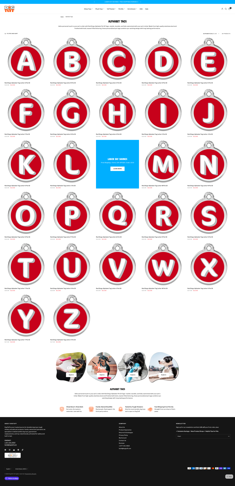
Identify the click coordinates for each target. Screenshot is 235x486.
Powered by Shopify (30, 474)
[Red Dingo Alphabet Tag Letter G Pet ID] (71, 109)
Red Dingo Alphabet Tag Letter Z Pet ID (63, 340)
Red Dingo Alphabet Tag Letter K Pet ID (17, 185)
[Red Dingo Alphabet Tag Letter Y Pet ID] (26, 315)
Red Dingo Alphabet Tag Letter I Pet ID (154, 134)
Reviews (121, 443)
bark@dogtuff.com (125, 448)
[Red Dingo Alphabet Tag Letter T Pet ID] (26, 264)
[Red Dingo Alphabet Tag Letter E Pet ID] (208, 58)
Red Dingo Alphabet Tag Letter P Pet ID (63, 237)
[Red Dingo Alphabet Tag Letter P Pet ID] (71, 212)
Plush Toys (99, 9)
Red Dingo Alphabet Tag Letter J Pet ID (200, 134)
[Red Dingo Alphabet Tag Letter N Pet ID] (208, 161)
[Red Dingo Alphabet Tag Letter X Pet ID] (208, 264)
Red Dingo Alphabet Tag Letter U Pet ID (63, 288)
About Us (122, 427)
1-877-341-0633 (10, 442)
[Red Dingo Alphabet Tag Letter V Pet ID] (117, 264)
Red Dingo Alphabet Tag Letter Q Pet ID (109, 237)
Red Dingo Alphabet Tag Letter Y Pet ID (17, 340)
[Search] (226, 9)
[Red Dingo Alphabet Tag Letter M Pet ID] (163, 161)
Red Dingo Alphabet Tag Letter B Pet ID (63, 83)
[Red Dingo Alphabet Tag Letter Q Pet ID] (117, 212)
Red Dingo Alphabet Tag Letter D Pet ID (154, 83)
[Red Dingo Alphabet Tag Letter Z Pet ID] (71, 315)
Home (62, 16)
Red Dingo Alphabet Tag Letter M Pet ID (155, 185)
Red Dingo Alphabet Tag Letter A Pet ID (17, 83)
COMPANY (122, 423)
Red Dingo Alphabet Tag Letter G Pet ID (63, 134)
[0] (229, 9)
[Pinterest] (20, 450)
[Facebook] (7, 450)
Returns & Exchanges (126, 432)
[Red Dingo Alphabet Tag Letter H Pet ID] (117, 109)
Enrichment (131, 9)
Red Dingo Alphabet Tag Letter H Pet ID (108, 134)
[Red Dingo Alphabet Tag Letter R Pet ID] (163, 212)
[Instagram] (11, 450)
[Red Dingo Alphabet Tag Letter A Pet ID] (26, 58)
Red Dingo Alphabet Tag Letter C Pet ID (108, 83)
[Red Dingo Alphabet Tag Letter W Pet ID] (163, 264)
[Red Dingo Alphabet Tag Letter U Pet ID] (71, 264)
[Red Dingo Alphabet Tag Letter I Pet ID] (163, 109)
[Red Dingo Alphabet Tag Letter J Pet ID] (208, 109)
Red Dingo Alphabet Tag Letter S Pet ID (200, 237)
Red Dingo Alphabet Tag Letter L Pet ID (63, 185)
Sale (146, 9)
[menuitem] (88, 9)
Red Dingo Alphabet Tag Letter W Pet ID (155, 288)
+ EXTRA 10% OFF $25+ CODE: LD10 (127, 2)
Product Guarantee (125, 430)
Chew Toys (87, 9)
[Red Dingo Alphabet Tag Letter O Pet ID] (26, 212)
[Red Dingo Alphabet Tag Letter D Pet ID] (163, 58)
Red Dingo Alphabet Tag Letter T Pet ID (17, 288)
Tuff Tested (110, 9)
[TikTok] (24, 450)
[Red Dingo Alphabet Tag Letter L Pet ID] (71, 161)
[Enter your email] (228, 436)
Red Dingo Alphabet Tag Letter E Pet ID (200, 83)
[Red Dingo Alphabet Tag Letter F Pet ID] (26, 109)
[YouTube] (15, 450)
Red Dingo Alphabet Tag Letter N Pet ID (200, 185)
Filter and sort (12, 33)
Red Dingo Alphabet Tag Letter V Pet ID (108, 288)
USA (141, 9)
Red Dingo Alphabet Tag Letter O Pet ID (17, 237)
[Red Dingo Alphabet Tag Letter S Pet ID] (208, 212)
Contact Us (122, 440)
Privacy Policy (123, 435)
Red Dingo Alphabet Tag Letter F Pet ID (17, 134)
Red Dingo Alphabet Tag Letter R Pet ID (154, 237)
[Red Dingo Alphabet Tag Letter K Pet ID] (26, 161)
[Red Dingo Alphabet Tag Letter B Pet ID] (71, 58)
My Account (123, 438)
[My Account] (222, 9)
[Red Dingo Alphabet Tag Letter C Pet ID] (117, 58)
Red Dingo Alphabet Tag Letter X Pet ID (200, 288)
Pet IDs (121, 9)
